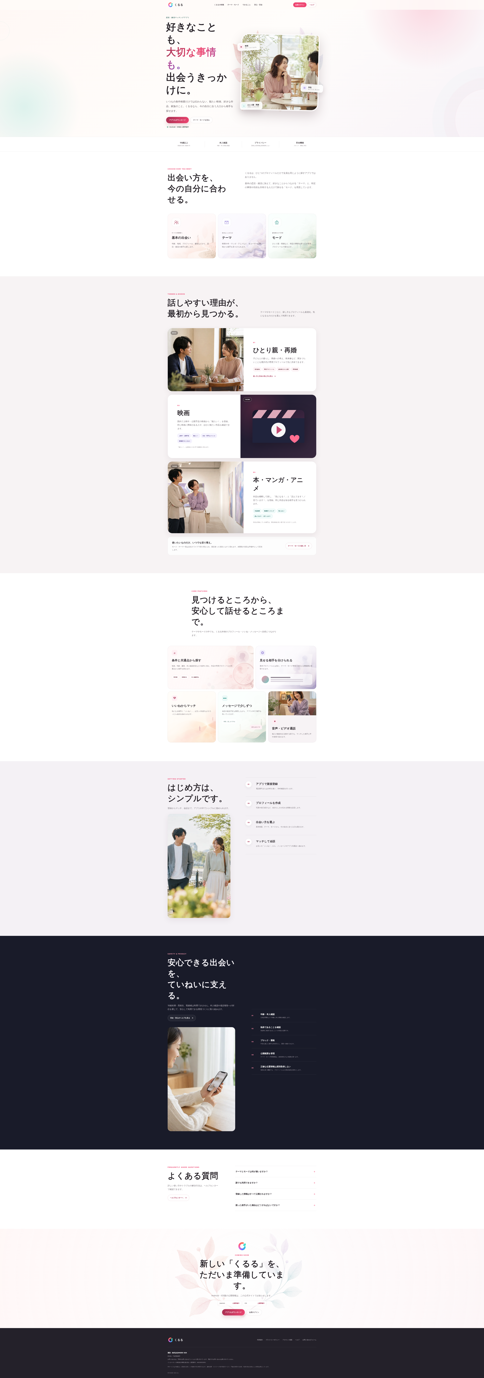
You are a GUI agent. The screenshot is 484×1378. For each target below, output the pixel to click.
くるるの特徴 (219, 5)
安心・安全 (258, 5)
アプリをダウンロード (177, 120)
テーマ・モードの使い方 (298, 546)
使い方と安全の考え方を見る (264, 376)
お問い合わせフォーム (309, 1340)
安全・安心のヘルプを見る (181, 1018)
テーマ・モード (233, 5)
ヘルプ (312, 5)
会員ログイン (299, 5)
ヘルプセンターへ (178, 1198)
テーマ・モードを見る (201, 120)
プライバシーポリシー (273, 1340)
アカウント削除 (287, 1340)
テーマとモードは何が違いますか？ (276, 1171)
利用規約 (260, 1340)
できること (247, 5)
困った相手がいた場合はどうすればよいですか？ (276, 1205)
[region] (242, 236)
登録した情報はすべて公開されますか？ (276, 1194)
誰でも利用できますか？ (276, 1182)
